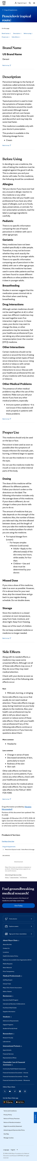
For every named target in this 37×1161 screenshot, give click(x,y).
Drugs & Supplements (10, 10)
